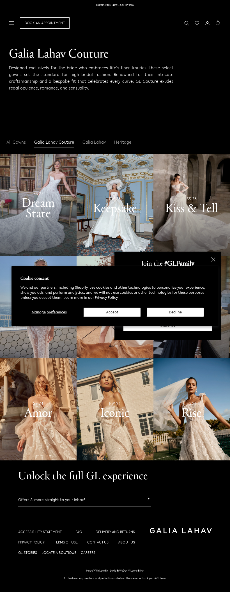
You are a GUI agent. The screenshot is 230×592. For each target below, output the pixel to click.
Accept (112, 312)
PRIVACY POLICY (31, 542)
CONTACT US (98, 542)
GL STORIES (27, 552)
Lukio (113, 570)
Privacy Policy (106, 297)
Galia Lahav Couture (54, 142)
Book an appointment (45, 23)
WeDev (123, 570)
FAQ (78, 531)
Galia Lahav (94, 142)
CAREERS (88, 552)
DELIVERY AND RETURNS (115, 531)
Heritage (122, 142)
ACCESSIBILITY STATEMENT (40, 531)
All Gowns (16, 142)
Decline (175, 312)
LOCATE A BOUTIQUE (59, 552)
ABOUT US (126, 542)
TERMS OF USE (66, 542)
